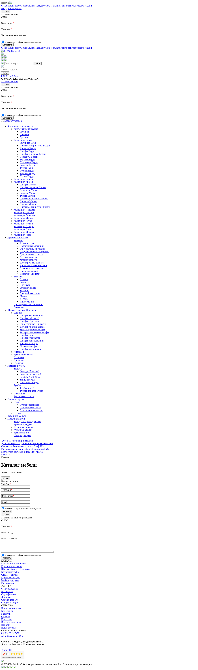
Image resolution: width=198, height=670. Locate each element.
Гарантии (6, 613)
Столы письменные (30, 407)
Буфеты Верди (27, 159)
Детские (24, 299)
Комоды (18, 368)
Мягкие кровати (28, 260)
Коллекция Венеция (24, 215)
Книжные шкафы (29, 343)
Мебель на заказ (31, 5)
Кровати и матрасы (17, 237)
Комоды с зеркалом (30, 377)
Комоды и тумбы (16, 365)
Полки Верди (27, 176)
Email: (4, 502)
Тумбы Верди (27, 168)
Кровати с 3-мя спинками (33, 265)
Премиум (25, 285)
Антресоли (19, 351)
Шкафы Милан (28, 184)
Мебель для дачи (16, 418)
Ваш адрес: (7, 23)
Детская (24, 137)
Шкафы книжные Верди (33, 154)
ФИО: (5, 17)
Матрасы (18, 276)
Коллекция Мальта (23, 218)
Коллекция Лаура (23, 221)
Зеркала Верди (27, 173)
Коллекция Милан (23, 182)
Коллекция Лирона (24, 212)
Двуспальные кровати (31, 254)
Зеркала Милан (28, 204)
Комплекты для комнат (26, 129)
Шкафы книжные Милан (33, 187)
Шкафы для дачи (22, 435)
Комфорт (24, 282)
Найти (37, 63)
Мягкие (24, 296)
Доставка (6, 597)
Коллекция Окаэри (24, 226)
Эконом (24, 279)
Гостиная (24, 131)
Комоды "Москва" (29, 371)
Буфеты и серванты (24, 354)
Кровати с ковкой (29, 271)
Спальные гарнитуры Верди (35, 145)
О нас (4, 5)
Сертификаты (8, 594)
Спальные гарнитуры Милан (35, 207)
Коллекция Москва (24, 232)
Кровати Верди (28, 148)
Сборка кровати (9, 599)
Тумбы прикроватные (31, 390)
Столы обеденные (29, 404)
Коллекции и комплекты (20, 126)
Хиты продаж (27, 243)
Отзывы (5, 616)
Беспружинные (28, 287)
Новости (5, 625)
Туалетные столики (24, 396)
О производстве (9, 588)
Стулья (17, 413)
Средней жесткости (30, 293)
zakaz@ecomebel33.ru (12, 636)
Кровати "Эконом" (30, 273)
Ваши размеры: (9, 538)
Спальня (24, 134)
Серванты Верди (29, 156)
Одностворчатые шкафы (33, 324)
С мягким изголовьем (31, 268)
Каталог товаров (13, 121)
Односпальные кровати (32, 248)
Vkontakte (6, 650)
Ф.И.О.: (6, 484)
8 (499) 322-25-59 (10, 76)
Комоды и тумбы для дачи (27, 421)
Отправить (7, 45)
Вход (3, 8)
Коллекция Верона (23, 179)
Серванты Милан (29, 190)
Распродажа (77, 5)
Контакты (65, 5)
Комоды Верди (28, 165)
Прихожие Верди (29, 162)
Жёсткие (24, 290)
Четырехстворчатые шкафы (34, 332)
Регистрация (15, 8)
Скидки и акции (10, 602)
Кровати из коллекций (32, 246)
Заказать (6, 511)
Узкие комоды (27, 379)
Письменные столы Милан (34, 198)
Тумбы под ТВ (27, 388)
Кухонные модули (16, 416)
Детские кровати (29, 257)
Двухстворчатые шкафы (32, 326)
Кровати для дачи (23, 424)
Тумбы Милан (27, 195)
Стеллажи (19, 363)
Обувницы (19, 393)
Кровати (18, 240)
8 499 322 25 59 (12, 51)
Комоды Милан (28, 193)
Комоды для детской (30, 374)
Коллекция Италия (23, 223)
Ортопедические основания (28, 304)
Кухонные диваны (23, 427)
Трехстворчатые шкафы (32, 329)
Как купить (7, 611)
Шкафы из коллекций (31, 315)
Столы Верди (27, 170)
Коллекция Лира (22, 234)
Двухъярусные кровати (32, 262)
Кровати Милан (28, 201)
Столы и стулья (15, 399)
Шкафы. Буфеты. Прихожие (22, 310)
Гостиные (19, 357)
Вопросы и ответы (11, 608)
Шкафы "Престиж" (30, 321)
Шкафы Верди (27, 151)
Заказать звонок (9, 81)
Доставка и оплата (50, 5)
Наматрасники (27, 301)
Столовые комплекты (31, 410)
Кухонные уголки (23, 430)
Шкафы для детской (30, 349)
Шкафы (18, 312)
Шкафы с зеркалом (30, 338)
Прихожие (19, 360)
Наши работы (15, 5)
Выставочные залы (11, 622)
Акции (88, 5)
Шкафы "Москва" (29, 318)
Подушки (19, 307)
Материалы (7, 591)
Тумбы (17, 385)
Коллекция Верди (23, 140)
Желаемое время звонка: (14, 35)
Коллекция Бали (22, 229)
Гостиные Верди (28, 142)
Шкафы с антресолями (32, 340)
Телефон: (6, 29)
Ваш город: (7, 532)
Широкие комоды (29, 382)
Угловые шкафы (28, 346)
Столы (17, 402)
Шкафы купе (26, 335)
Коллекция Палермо (24, 209)
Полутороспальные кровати (34, 251)
